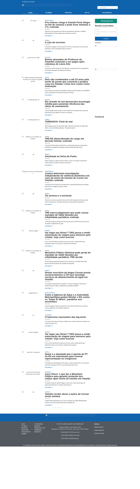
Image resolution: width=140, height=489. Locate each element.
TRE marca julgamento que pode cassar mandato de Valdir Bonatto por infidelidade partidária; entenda (66, 214)
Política (68, 12)
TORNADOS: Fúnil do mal (59, 121)
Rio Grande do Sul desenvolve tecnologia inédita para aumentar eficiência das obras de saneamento (67, 103)
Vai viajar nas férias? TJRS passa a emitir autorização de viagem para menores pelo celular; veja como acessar (68, 234)
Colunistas (107, 12)
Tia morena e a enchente (58, 195)
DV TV (87, 12)
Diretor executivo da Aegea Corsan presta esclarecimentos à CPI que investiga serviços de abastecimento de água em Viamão (67, 276)
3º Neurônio (38, 424)
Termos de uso (39, 428)
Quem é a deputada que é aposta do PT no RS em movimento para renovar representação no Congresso (66, 356)
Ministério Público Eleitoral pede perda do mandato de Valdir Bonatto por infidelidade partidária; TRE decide (68, 254)
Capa (30, 12)
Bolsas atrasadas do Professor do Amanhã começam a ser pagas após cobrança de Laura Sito (65, 61)
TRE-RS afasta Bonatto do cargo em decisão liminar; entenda (64, 139)
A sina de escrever (55, 42)
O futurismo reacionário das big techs (65, 317)
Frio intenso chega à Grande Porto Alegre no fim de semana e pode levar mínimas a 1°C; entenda (67, 24)
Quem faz (37, 432)
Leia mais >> (48, 35)
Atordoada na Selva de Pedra (61, 156)
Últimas (48, 12)
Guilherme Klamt (99, 433)
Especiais (24, 430)
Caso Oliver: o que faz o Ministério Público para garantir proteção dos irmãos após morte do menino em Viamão (67, 376)
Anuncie (37, 426)
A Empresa (38, 430)
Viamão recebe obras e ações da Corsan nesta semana (67, 395)
